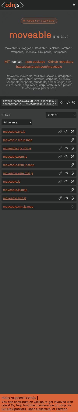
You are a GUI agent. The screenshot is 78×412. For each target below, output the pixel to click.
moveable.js (11, 181)
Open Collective (39, 409)
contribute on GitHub (29, 402)
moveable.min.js (14, 198)
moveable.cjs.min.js (17, 148)
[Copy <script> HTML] (67, 102)
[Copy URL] (61, 102)
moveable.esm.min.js (18, 173)
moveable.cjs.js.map (17, 140)
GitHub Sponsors (14, 409)
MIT (7, 62)
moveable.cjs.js (14, 131)
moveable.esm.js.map (18, 165)
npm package (35, 62)
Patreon (61, 409)
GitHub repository (60, 62)
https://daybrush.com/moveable (39, 66)
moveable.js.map (15, 189)
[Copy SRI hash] (73, 102)
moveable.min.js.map (18, 206)
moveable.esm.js (15, 156)
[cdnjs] (13, 5)
